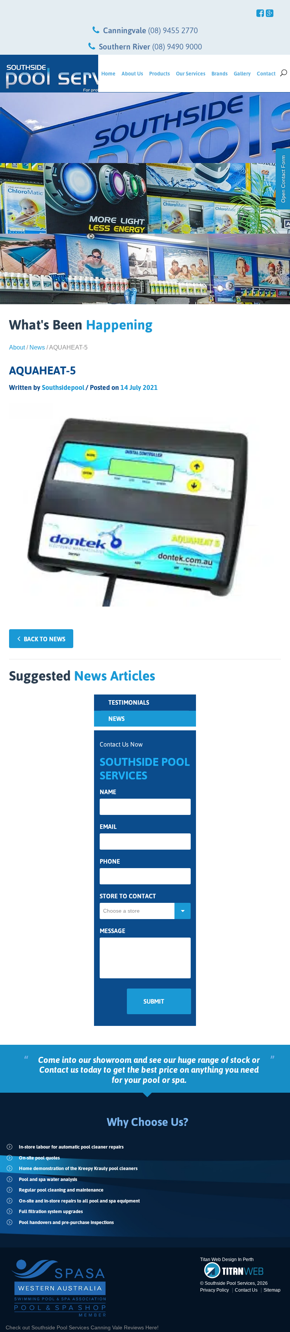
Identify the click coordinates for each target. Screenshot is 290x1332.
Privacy (214, 1290)
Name (108, 792)
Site (272, 1290)
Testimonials (128, 702)
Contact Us (246, 1290)
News (37, 347)
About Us (132, 73)
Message (112, 931)
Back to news (44, 639)
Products (159, 73)
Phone (110, 861)
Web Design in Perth (232, 1259)
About (17, 347)
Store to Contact (128, 896)
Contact (266, 73)
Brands (219, 73)
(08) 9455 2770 (173, 30)
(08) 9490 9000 (177, 46)
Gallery (242, 73)
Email (108, 826)
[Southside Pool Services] (49, 78)
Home (108, 73)
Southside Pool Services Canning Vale (77, 1327)
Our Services (190, 73)
